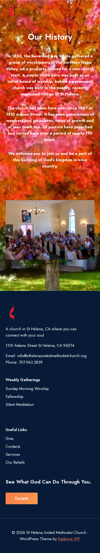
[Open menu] (89, 10)
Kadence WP (69, 539)
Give (9, 438)
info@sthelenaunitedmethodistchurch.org (52, 355)
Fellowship (14, 396)
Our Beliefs (15, 462)
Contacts (13, 446)
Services (13, 454)
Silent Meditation (20, 404)
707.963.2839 (31, 362)
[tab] (44, 263)
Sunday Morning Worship (27, 388)
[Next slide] (90, 230)
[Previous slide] (9, 230)
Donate (21, 498)
